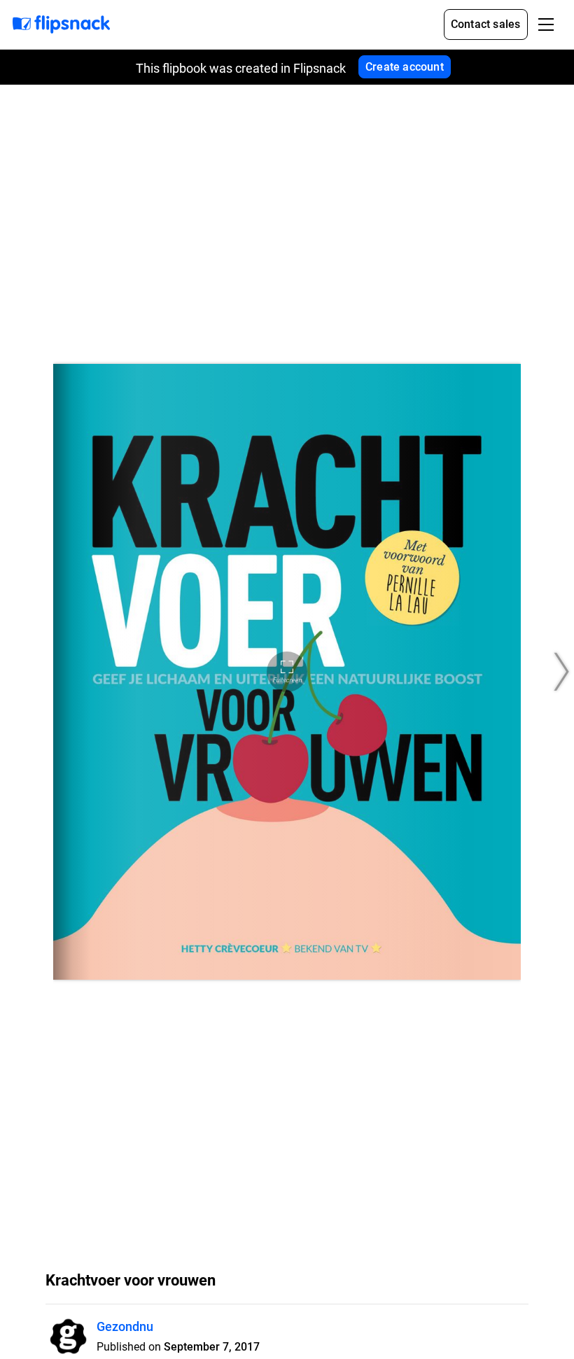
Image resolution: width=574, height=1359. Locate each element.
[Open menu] (546, 24)
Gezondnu (125, 1326)
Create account (404, 66)
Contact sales (486, 24)
